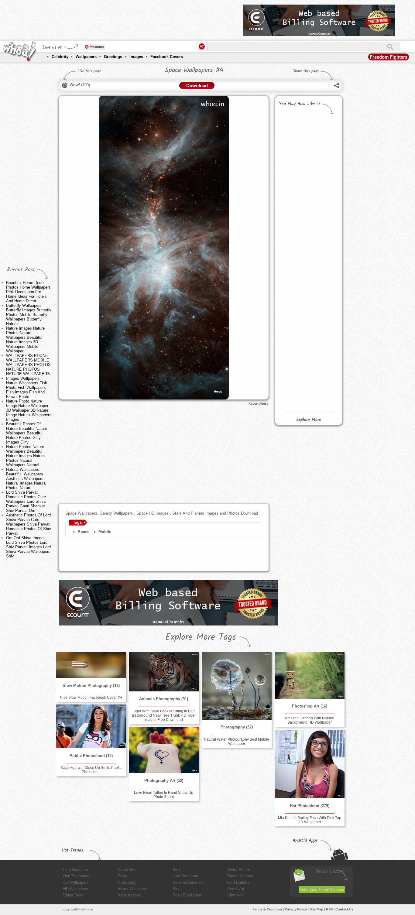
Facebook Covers (166, 56)
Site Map (316, 909)
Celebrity (60, 56)
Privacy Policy (296, 909)
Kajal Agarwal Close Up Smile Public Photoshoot (91, 770)
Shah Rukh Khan (187, 895)
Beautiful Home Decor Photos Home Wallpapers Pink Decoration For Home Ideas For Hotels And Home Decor (28, 291)
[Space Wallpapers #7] (323, 310)
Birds (177, 869)
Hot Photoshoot (77, 876)
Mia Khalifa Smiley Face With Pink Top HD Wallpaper (309, 820)
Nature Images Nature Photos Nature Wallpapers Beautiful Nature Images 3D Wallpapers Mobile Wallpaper (25, 339)
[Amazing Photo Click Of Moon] (323, 223)
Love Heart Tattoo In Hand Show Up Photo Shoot (163, 794)
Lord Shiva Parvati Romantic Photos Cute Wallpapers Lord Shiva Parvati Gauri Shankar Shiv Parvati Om (26, 501)
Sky (176, 888)
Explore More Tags (200, 637)
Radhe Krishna (240, 876)
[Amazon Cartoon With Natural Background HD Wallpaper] (310, 675)
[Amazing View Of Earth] (293, 376)
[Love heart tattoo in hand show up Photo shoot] (164, 750)
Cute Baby (127, 882)
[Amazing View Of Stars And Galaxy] (293, 281)
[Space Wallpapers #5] (323, 352)
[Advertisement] (128, 18)
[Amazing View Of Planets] (323, 135)
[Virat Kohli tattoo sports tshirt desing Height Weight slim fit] (293, 135)
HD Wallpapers (76, 888)
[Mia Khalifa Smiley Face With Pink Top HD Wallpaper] (310, 764)
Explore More (308, 419)
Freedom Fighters (388, 57)
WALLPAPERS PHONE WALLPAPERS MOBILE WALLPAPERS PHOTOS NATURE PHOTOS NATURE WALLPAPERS (28, 364)
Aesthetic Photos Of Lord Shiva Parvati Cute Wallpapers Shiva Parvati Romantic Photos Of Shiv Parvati (28, 524)
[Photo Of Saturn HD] (323, 268)
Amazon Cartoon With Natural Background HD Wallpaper (309, 720)
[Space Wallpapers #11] (293, 229)
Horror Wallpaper (132, 888)
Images (136, 56)
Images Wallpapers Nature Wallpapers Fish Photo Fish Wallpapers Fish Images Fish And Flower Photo (26, 387)
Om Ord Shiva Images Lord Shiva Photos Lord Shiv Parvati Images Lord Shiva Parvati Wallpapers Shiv (28, 547)
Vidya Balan (73, 895)
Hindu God (127, 869)
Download (197, 85)
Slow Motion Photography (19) (91, 685)
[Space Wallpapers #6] (293, 324)
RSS (329, 909)
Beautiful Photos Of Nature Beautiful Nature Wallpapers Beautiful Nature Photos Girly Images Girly (26, 433)
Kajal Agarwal (130, 895)
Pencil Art (235, 888)
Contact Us (344, 909)
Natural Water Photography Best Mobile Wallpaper (236, 741)
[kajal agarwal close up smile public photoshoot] (91, 726)
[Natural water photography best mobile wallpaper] (237, 686)
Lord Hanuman (185, 876)
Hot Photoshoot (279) (309, 806)
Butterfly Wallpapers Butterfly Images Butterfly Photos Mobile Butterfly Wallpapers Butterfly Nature (28, 314)
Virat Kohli (236, 895)
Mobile (104, 531)
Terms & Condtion (267, 909)
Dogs (122, 876)
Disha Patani (238, 869)
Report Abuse (259, 403)
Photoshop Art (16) (309, 706)
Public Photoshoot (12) (91, 755)
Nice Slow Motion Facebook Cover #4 (91, 697)
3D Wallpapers (76, 882)
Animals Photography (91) (163, 699)
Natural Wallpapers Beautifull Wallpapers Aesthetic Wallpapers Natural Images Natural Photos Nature (26, 478)
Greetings (113, 56)
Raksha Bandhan (188, 882)
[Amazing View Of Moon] (323, 178)
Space (83, 531)
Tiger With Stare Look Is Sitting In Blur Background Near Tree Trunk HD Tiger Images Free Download (164, 715)
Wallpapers (86, 56)
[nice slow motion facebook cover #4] (91, 665)
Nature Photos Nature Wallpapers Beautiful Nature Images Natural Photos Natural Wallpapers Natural (26, 455)
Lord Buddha (238, 882)
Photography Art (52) (163, 780)
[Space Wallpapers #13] (293, 178)
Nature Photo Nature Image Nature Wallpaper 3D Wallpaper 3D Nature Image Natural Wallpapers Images (28, 410)
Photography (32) (237, 727)
